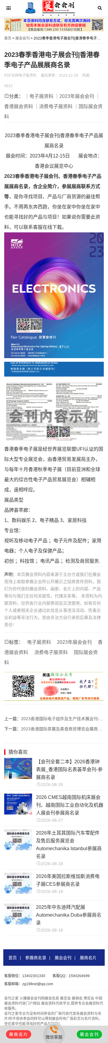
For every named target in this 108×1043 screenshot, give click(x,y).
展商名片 (88, 957)
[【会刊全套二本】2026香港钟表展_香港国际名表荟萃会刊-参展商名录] (18, 777)
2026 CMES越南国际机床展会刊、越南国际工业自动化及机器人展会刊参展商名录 (69, 805)
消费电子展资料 (51, 652)
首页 (7, 38)
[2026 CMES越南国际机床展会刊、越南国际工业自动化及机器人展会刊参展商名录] (18, 812)
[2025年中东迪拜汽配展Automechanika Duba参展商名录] (18, 922)
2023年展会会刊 (74, 642)
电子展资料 (39, 642)
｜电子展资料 (39, 96)
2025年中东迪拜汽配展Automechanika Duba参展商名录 (68, 915)
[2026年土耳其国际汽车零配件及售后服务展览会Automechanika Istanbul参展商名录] (18, 848)
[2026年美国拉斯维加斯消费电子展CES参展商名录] (18, 891)
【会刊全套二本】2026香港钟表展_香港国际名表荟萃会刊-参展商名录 (69, 769)
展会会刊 (22, 38)
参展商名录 (35, 957)
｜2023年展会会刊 (74, 96)
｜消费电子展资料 (53, 106)
